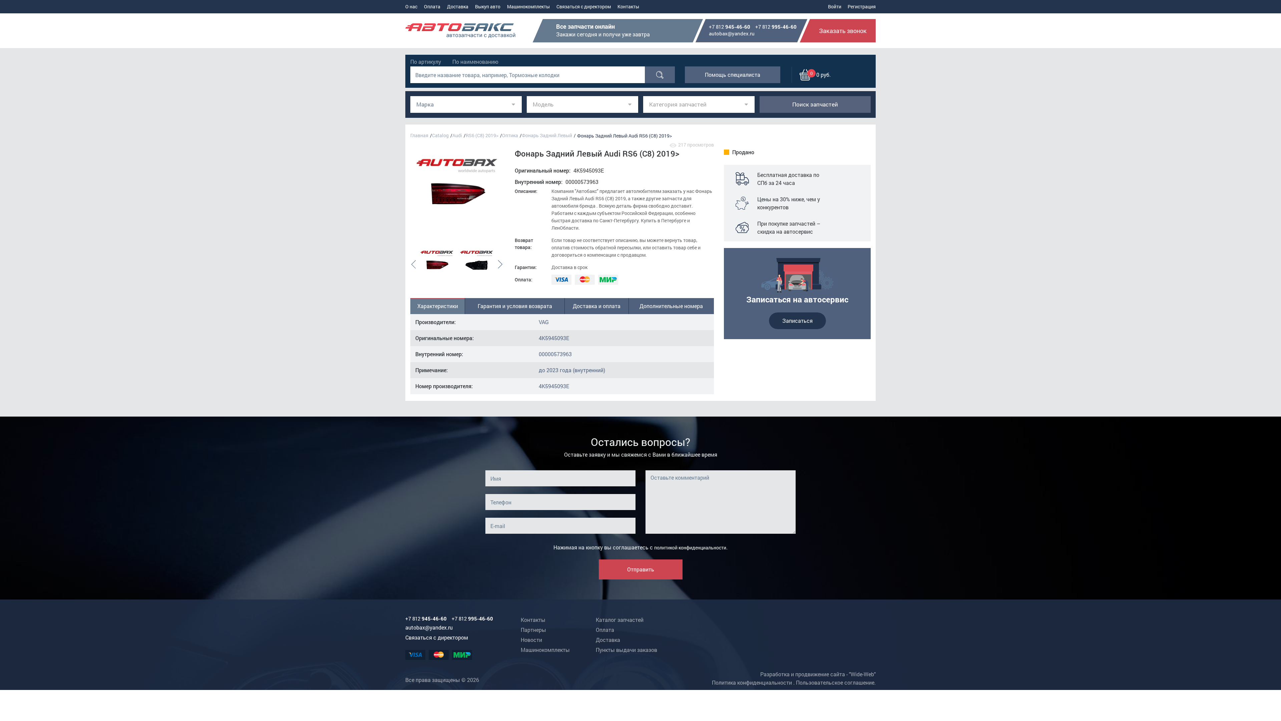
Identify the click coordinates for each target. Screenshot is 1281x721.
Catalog (440, 135)
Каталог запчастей (620, 619)
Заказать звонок (843, 31)
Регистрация (862, 6)
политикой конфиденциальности (690, 547)
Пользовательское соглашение (835, 682)
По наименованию (475, 61)
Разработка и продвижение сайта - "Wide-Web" (818, 674)
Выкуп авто (487, 6)
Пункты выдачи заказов (626, 649)
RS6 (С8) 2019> (482, 135)
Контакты (628, 6)
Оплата (432, 6)
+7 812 (729, 27)
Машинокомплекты (528, 6)
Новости (531, 639)
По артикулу (425, 61)
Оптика (510, 135)
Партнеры (533, 629)
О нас (411, 6)
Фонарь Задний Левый (547, 135)
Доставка (457, 6)
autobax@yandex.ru (732, 33)
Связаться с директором (583, 6)
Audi (457, 135)
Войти (834, 6)
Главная (419, 135)
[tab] (437, 306)
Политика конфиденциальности (752, 682)
